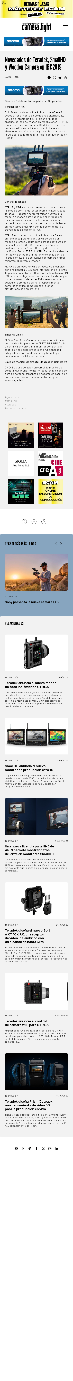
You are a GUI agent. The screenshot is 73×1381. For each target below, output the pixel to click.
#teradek (10, 404)
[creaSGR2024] (51, 463)
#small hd (11, 400)
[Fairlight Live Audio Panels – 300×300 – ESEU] (21, 492)
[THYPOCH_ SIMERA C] (21, 435)
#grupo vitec (13, 397)
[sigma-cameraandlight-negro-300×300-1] (21, 463)
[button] (61, 544)
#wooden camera (15, 408)
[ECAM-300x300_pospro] (51, 492)
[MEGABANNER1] (36, 9)
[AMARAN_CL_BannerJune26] (36, 41)
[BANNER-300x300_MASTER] (51, 435)
